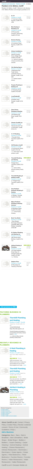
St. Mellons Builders (5, 409)
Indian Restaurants (16, 459)
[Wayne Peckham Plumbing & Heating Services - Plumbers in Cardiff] (6, 206)
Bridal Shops (12, 440)
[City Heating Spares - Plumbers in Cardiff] (6, 72)
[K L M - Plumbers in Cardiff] (6, 20)
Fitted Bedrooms (14, 455)
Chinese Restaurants (16, 447)
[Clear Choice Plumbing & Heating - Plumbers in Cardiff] (6, 114)
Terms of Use (13, 427)
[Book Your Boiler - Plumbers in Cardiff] (6, 223)
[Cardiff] (10, 2)
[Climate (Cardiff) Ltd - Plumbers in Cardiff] (6, 127)
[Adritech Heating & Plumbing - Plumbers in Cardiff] (4, 392)
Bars (13, 435)
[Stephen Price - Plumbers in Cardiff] (6, 266)
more (15, 334)
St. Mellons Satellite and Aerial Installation (9, 415)
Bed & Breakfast (16, 438)
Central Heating (15, 445)
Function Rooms (17, 457)
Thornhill (23, 322)
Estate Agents (17, 452)
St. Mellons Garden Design (6, 412)
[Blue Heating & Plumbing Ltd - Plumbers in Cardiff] (6, 32)
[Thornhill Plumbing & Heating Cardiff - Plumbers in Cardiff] (6, 180)
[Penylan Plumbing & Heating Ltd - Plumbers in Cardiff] (6, 90)
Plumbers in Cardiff (15, 322)
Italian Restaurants (19, 462)
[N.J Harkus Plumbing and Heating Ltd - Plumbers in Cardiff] (6, 237)
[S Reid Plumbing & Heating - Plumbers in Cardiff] (4, 353)
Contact (20, 422)
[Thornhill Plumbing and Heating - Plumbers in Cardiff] (4, 323)
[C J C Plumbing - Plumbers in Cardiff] (6, 138)
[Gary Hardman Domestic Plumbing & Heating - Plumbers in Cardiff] (6, 193)
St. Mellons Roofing (4, 414)
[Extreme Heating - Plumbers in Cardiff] (6, 44)
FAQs (12, 430)
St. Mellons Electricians (5, 410)
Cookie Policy (12, 425)
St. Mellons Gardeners (5, 413)
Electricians (22, 450)
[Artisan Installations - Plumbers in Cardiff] (6, 56)
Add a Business (8, 432)
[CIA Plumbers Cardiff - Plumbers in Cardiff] (6, 150)
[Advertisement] (16, 287)
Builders (22, 440)
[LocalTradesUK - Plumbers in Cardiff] (6, 101)
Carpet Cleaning (15, 442)
